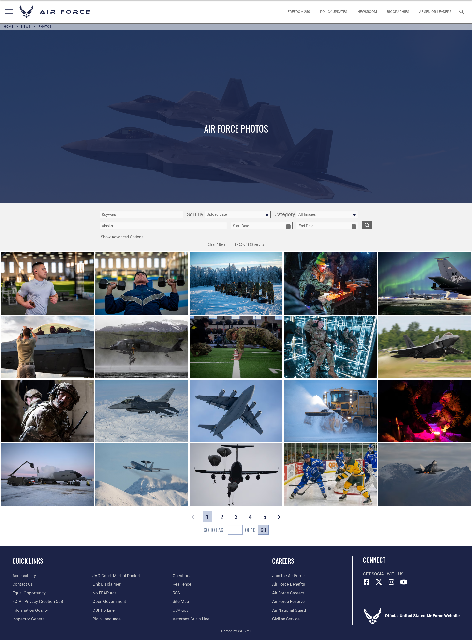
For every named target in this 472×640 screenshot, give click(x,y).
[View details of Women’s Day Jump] (236, 411)
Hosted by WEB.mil (236, 631)
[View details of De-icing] (47, 474)
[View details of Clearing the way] (330, 411)
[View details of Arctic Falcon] (141, 411)
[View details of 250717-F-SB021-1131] (47, 347)
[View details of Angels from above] (236, 474)
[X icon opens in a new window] (379, 582)
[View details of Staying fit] (236, 347)
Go (263, 529)
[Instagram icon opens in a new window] (391, 582)
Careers (283, 560)
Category (284, 214)
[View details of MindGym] (330, 347)
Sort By (195, 214)
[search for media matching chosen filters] (367, 225)
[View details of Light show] (424, 283)
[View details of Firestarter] (330, 283)
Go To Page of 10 (229, 529)
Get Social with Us (383, 574)
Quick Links (27, 560)
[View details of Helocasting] (141, 347)
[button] (8, 11)
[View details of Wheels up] (424, 347)
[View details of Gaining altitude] (424, 474)
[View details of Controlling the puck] (330, 474)
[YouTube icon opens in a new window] (404, 582)
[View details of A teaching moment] (47, 411)
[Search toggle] (462, 11)
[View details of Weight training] (141, 283)
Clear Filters (217, 244)
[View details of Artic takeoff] (141, 474)
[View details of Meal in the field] (424, 411)
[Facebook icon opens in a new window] (366, 582)
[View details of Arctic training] (236, 283)
